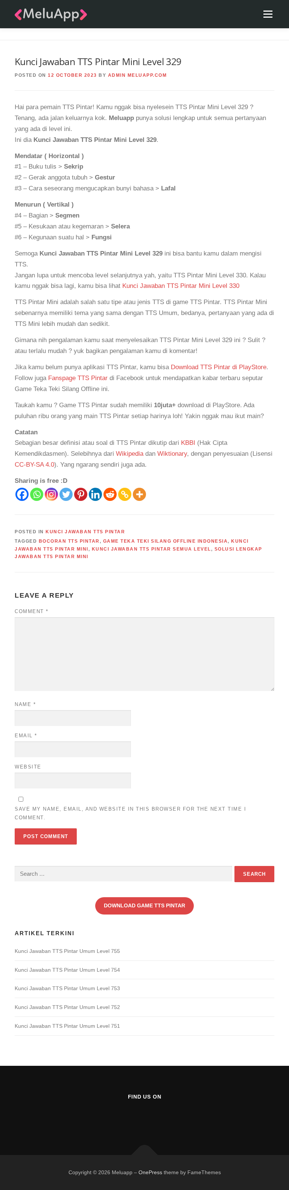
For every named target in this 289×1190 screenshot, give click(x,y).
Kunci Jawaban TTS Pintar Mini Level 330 (180, 285)
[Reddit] (110, 494)
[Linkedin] (95, 494)
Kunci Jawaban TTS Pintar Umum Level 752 (67, 1007)
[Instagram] (51, 494)
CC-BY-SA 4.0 (34, 464)
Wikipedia (129, 453)
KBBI (188, 442)
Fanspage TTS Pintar (78, 378)
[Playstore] (163, 1117)
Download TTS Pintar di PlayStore (218, 367)
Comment (32, 611)
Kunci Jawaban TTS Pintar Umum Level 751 (67, 1026)
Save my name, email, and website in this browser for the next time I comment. (130, 813)
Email (26, 735)
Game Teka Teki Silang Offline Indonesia (165, 541)
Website (28, 767)
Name (25, 704)
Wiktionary (172, 453)
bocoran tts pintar (69, 541)
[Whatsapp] (36, 494)
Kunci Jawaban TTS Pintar (85, 531)
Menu (267, 14)
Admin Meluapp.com (137, 75)
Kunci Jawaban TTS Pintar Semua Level (151, 549)
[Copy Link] (124, 494)
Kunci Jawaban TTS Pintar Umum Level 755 (67, 951)
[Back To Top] (144, 1154)
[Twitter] (66, 494)
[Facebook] (22, 494)
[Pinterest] (80, 494)
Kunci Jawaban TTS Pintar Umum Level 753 (67, 988)
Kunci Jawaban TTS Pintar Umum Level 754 (67, 970)
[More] (139, 494)
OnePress (150, 1172)
